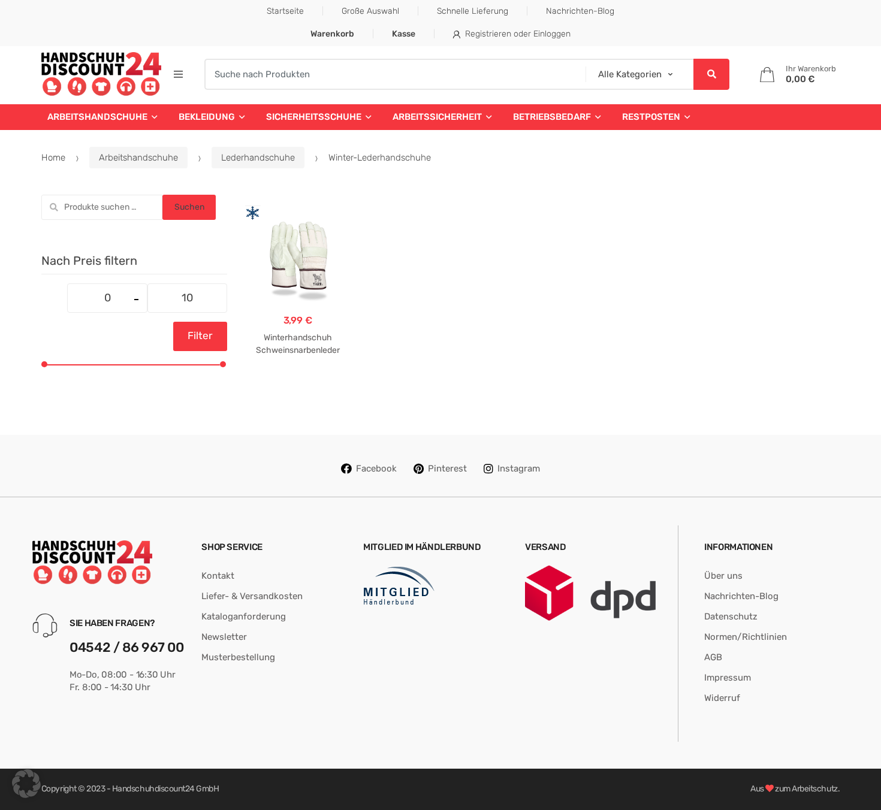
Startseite (285, 11)
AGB (713, 657)
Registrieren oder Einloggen (518, 34)
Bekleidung (207, 116)
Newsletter (224, 636)
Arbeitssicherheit (437, 116)
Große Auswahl (370, 11)
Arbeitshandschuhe (97, 116)
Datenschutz (731, 616)
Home (53, 157)
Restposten (651, 116)
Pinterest (447, 468)
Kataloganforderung (243, 616)
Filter (200, 335)
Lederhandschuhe (258, 157)
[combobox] (391, 74)
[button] (26, 783)
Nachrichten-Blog (580, 11)
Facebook (376, 468)
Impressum (727, 677)
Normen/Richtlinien (745, 636)
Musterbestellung (238, 657)
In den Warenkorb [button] (298, 388)
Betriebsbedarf (552, 116)
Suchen (189, 207)
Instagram (518, 468)
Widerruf (722, 698)
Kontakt (217, 575)
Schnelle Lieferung (472, 11)
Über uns (723, 575)
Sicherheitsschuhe (313, 116)
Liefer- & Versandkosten (252, 596)
